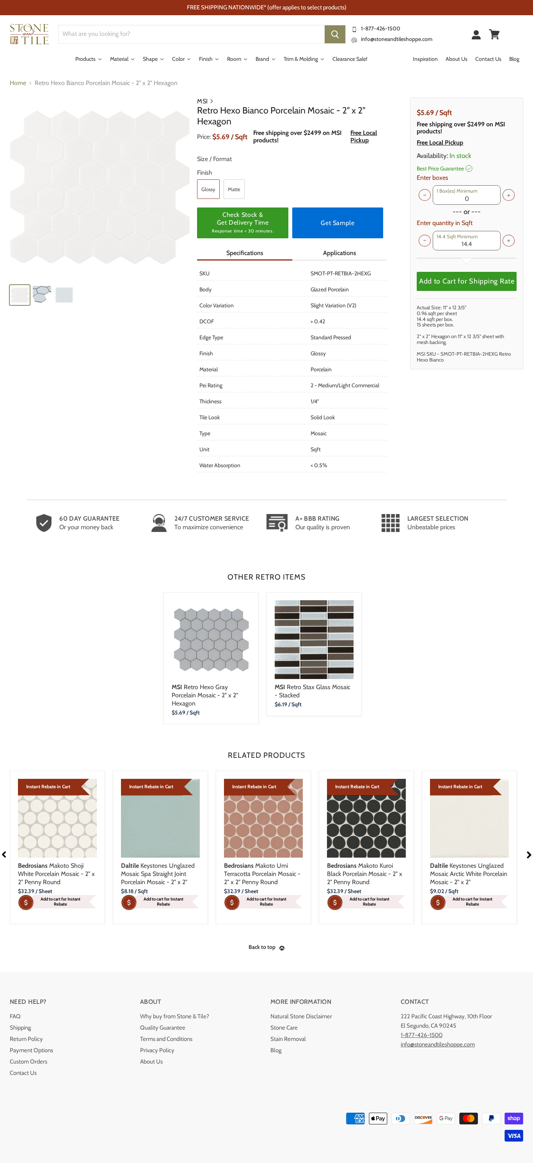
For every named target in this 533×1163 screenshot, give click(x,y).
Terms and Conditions (166, 1038)
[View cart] (494, 34)
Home (18, 83)
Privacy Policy (157, 1050)
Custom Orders (28, 1061)
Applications (339, 253)
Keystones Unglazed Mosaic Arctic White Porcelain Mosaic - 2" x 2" (468, 874)
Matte (234, 189)
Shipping (20, 1027)
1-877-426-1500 (380, 28)
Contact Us (23, 1072)
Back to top (262, 947)
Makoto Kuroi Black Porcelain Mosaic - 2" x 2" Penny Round (364, 874)
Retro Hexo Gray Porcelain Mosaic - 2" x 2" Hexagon (205, 695)
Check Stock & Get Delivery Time (243, 222)
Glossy (208, 189)
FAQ (15, 1016)
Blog (275, 1050)
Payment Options (31, 1050)
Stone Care (284, 1027)
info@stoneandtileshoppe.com (396, 39)
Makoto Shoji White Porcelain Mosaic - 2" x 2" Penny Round (56, 874)
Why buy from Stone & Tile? (174, 1016)
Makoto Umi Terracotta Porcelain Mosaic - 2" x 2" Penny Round (262, 874)
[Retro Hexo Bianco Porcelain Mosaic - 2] (100, 187)
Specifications (244, 253)
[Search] (335, 34)
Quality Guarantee (162, 1027)
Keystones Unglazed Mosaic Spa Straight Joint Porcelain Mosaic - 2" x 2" (158, 874)
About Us (151, 1061)
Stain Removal (288, 1038)
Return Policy (26, 1038)
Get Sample (337, 223)
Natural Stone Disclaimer (301, 1016)
